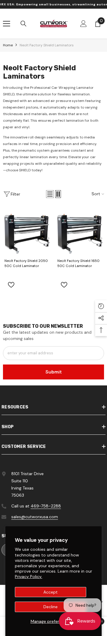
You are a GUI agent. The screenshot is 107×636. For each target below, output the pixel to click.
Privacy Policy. (28, 576)
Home (8, 45)
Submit (53, 372)
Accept (50, 592)
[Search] (23, 23)
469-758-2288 (46, 506)
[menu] (6, 23)
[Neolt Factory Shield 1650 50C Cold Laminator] (80, 231)
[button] (50, 194)
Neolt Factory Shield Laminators (47, 45)
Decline (50, 606)
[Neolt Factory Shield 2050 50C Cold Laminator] (27, 231)
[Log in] (83, 23)
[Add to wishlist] (11, 284)
